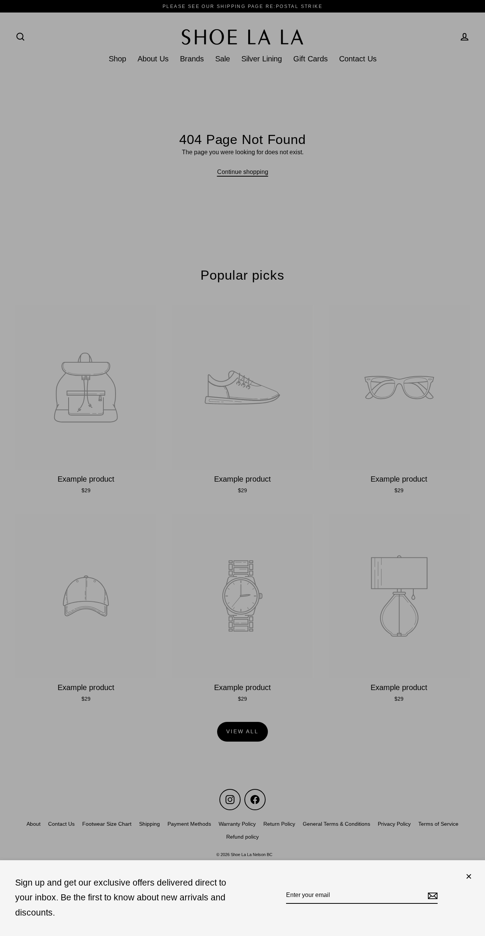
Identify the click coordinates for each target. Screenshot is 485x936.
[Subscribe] (432, 895)
